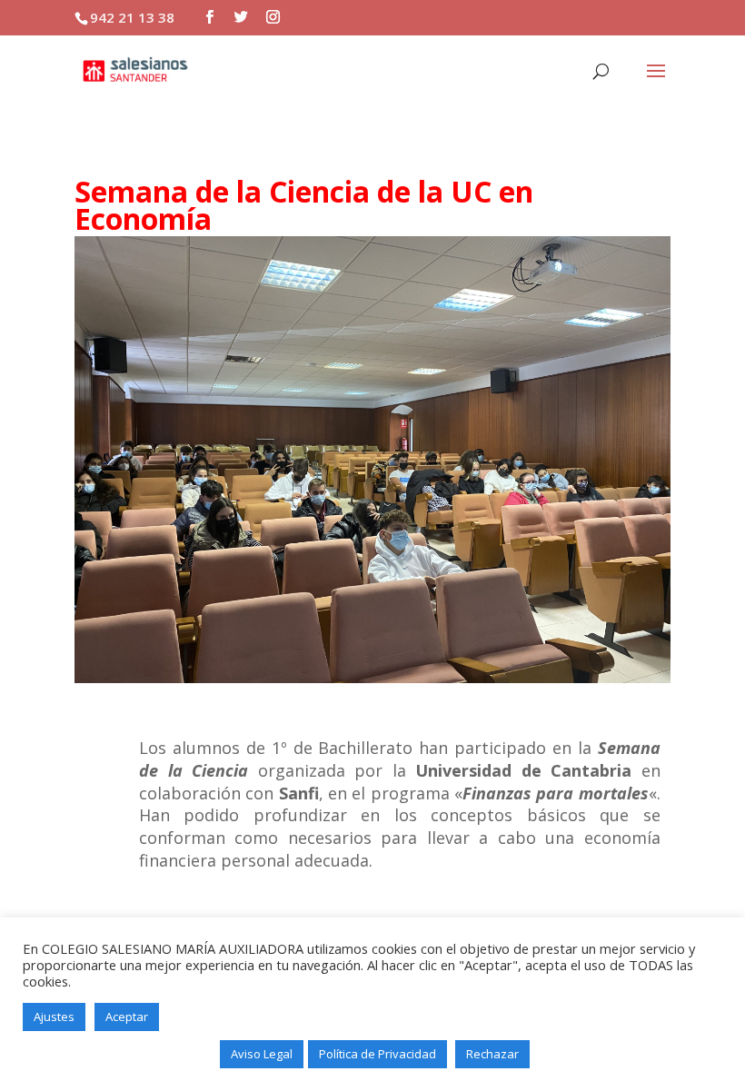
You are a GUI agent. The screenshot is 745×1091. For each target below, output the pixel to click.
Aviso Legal (262, 1054)
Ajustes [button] (54, 1016)
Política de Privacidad (377, 1054)
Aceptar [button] (126, 1016)
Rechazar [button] (492, 1054)
